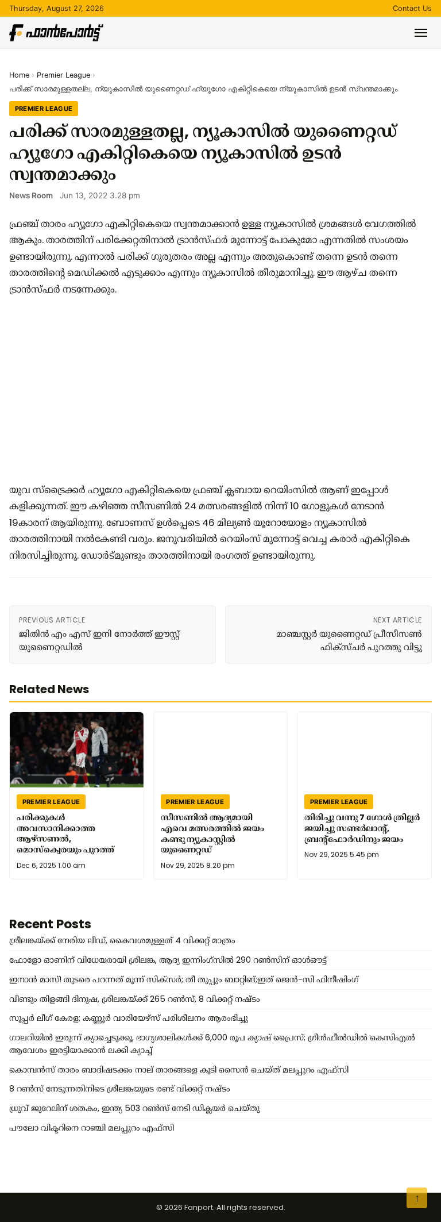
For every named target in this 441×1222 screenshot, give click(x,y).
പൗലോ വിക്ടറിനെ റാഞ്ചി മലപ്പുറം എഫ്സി (91, 1127)
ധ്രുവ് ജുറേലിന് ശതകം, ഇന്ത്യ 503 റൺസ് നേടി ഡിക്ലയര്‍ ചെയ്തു (134, 1108)
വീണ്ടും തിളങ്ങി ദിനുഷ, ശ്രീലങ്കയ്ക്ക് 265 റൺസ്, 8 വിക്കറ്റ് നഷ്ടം (134, 999)
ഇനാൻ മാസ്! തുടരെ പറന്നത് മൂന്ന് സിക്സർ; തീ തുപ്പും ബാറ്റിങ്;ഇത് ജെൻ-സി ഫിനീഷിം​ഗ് (183, 979)
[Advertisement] (216, 389)
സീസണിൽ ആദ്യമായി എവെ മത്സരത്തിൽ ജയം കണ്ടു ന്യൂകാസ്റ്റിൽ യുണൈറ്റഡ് (212, 833)
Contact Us (412, 8)
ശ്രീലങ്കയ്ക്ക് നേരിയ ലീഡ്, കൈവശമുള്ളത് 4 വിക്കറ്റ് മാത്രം (122, 940)
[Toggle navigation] (421, 32)
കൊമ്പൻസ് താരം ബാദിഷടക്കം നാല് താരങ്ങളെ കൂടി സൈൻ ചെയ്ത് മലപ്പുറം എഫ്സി (179, 1069)
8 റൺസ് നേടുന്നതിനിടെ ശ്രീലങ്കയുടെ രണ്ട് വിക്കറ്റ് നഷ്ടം (119, 1088)
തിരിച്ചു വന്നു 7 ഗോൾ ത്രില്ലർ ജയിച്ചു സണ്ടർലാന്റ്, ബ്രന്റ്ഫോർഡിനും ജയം (362, 828)
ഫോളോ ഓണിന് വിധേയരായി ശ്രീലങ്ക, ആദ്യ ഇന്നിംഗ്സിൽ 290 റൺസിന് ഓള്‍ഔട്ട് (168, 960)
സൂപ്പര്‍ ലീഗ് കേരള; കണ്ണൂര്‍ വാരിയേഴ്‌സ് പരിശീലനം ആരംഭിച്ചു (128, 1018)
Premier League (63, 75)
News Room (31, 195)
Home (19, 75)
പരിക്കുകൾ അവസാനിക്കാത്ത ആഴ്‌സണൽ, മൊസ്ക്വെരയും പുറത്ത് (65, 833)
